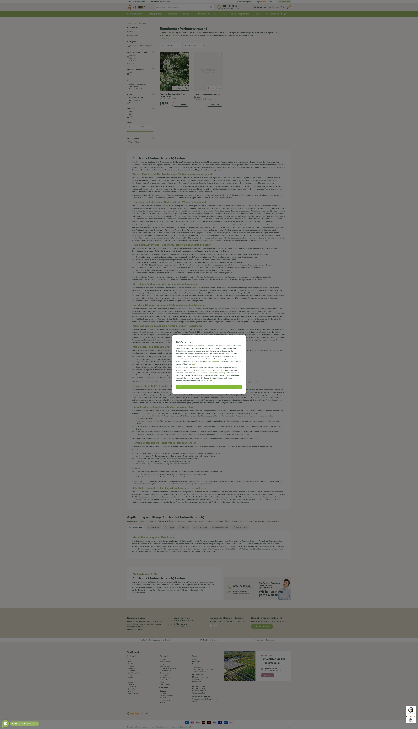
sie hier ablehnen (212, 361)
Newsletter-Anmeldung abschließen (209, 55)
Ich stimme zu (197, 50)
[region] (209, 364)
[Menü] (414, 707)
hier (193, 364)
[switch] (411, 720)
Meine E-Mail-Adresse (197, 42)
